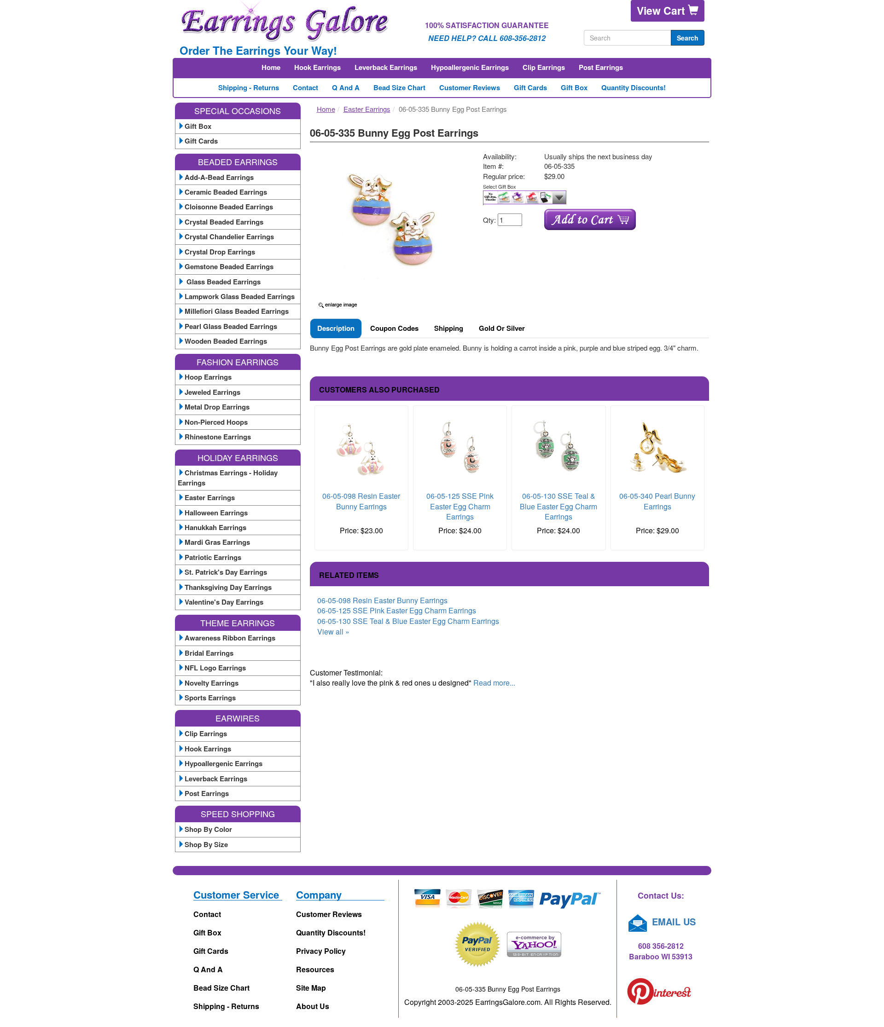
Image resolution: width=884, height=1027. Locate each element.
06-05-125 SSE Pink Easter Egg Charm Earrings (460, 506)
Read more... (494, 682)
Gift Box (574, 87)
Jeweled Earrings (212, 392)
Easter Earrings (210, 497)
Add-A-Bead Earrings (219, 177)
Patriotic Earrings (213, 557)
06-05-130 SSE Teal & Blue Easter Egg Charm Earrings (558, 506)
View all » (333, 631)
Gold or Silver (502, 328)
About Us (312, 1006)
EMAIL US (672, 921)
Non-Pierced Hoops (216, 422)
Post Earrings (601, 67)
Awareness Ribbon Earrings (230, 638)
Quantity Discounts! (633, 87)
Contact (305, 87)
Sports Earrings (210, 697)
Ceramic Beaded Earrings (226, 192)
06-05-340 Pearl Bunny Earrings (657, 501)
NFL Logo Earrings (215, 668)
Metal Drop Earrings (217, 407)
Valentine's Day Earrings (224, 602)
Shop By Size (206, 844)
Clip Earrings (544, 67)
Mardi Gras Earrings (217, 542)
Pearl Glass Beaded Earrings (231, 326)
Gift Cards (530, 87)
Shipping (448, 328)
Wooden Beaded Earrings (226, 341)
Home (271, 67)
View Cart (662, 10)
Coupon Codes (394, 328)
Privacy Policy (321, 951)
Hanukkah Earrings (215, 527)
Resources (315, 969)
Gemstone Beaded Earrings (229, 266)
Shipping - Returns (248, 87)
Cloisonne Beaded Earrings (229, 207)
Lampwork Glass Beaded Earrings (240, 296)
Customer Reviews (469, 87)
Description (336, 328)
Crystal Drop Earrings (220, 252)
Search (687, 37)
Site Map (311, 987)
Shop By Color (208, 829)
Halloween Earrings (216, 513)
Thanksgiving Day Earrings (228, 587)
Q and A (346, 87)
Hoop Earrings (208, 377)
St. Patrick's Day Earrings (226, 572)
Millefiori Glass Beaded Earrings (237, 311)
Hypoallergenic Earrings (470, 67)
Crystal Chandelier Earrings (229, 236)
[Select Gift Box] (592, 197)
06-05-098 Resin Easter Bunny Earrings (361, 501)
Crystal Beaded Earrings (224, 222)
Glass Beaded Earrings (223, 282)
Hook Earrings (317, 67)
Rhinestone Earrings (218, 437)
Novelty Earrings (211, 683)
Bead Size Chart (399, 87)
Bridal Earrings (209, 653)
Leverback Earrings (386, 67)
